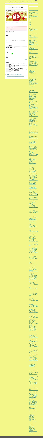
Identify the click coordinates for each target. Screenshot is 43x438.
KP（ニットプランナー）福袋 (32, 97)
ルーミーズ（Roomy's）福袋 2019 (33, 401)
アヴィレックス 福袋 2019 (32, 179)
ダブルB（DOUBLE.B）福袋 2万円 (33, 275)
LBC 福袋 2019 (31, 99)
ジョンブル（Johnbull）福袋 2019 (33, 249)
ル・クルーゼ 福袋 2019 (32, 400)
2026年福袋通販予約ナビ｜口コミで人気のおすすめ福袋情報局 (19, 0)
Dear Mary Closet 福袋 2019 (32, 61)
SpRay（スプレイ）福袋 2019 (32, 146)
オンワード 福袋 (31, 203)
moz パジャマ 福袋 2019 (32, 112)
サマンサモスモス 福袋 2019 (32, 236)
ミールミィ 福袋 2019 (31, 378)
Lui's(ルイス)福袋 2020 (32, 104)
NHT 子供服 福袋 (31, 115)
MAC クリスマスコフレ (32, 106)
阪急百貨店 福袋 (31, 430)
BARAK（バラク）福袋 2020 (32, 39)
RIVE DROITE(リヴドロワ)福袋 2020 (33, 132)
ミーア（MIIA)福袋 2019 (32, 377)
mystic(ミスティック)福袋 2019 (32, 114)
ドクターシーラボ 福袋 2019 (32, 292)
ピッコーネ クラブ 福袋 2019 (32, 326)
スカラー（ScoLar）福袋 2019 (32, 250)
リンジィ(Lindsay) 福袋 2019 (32, 397)
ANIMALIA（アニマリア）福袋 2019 (33, 37)
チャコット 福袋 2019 (31, 282)
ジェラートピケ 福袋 (31, 239)
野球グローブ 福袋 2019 (32, 428)
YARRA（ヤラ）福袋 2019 (32, 159)
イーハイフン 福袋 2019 (32, 191)
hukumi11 (25, 59)
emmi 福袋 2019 (31, 72)
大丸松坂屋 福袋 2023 (31, 415)
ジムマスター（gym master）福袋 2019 (33, 243)
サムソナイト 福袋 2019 (32, 237)
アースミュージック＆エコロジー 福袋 (33, 180)
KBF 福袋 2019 (31, 95)
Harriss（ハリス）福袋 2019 (32, 82)
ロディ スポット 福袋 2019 (32, 404)
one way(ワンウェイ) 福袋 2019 (33, 118)
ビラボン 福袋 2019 (31, 322)
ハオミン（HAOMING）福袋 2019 (33, 305)
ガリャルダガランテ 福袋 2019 (32, 206)
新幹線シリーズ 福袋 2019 (32, 419)
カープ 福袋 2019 (31, 204)
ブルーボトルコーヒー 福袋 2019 (33, 344)
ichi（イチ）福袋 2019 (31, 84)
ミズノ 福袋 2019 (31, 371)
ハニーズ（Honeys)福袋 (32, 310)
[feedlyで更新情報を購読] (35, 0)
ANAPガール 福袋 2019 (32, 36)
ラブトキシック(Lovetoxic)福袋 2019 (33, 390)
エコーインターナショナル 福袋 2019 (33, 194)
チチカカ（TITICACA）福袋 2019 (33, 279)
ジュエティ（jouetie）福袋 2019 (33, 247)
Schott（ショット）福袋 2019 (32, 142)
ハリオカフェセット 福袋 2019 (32, 311)
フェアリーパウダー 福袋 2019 (32, 330)
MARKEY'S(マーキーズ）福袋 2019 (33, 107)
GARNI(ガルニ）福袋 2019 (32, 78)
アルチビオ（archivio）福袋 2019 (33, 175)
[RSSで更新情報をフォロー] (36, 0)
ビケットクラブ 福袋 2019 (32, 320)
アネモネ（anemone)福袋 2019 (32, 172)
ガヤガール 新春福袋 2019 (32, 205)
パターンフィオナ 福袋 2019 (32, 316)
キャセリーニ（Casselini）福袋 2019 (33, 211)
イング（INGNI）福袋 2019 (32, 184)
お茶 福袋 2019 (31, 162)
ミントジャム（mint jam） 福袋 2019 (33, 376)
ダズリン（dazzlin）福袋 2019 (32, 268)
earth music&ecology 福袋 (32, 71)
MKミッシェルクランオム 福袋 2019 (33, 111)
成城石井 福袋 (31, 418)
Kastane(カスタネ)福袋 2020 (32, 94)
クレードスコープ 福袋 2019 (32, 219)
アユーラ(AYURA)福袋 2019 (32, 174)
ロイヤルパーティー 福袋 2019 (32, 403)
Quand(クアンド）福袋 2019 (32, 124)
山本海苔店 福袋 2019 (31, 417)
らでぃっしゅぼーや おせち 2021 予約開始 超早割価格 (16, 68)
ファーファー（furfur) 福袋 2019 (33, 328)
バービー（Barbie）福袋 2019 (32, 315)
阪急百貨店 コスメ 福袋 (32, 429)
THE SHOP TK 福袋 (31, 152)
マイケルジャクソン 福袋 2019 (32, 357)
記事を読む (10, 67)
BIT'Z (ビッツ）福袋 (31, 43)
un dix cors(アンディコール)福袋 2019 (33, 154)
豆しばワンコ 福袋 (31, 426)
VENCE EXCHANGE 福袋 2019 (33, 155)
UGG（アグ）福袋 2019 (32, 153)
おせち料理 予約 (31, 161)
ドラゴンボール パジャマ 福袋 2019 (33, 293)
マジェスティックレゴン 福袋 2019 (33, 359)
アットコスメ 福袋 (31, 168)
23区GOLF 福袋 (31, 28)
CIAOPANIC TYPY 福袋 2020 (32, 56)
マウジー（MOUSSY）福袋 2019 (33, 358)
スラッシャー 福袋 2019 (32, 257)
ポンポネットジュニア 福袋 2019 (33, 355)
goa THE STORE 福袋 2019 (32, 79)
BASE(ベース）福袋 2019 (32, 40)
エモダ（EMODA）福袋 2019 (32, 201)
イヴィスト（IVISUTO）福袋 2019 (33, 188)
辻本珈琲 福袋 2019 (31, 427)
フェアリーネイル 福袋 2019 (32, 329)
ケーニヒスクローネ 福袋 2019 (32, 226)
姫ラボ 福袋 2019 (31, 416)
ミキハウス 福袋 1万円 (31, 366)
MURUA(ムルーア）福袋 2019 (32, 113)
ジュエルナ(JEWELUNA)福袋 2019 (33, 248)
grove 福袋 (30, 81)
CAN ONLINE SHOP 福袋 (32, 48)
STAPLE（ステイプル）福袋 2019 (33, 147)
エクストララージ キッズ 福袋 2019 (33, 193)
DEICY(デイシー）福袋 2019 (32, 63)
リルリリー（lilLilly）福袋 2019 (32, 396)
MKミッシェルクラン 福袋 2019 (33, 110)
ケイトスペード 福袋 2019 (32, 225)
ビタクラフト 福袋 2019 (32, 321)
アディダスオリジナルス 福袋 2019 (33, 170)
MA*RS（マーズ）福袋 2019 (32, 105)
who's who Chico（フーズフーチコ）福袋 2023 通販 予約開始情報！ (14, 74)
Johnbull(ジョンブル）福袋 (32, 91)
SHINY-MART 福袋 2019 (32, 143)
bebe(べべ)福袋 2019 (31, 42)
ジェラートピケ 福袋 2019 (32, 240)
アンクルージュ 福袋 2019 (32, 176)
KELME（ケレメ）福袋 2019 (32, 96)
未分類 (30, 420)
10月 (30, 21)
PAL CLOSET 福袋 (31, 119)
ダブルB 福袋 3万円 (31, 274)
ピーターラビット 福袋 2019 (32, 327)
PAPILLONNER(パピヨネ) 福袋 (33, 120)
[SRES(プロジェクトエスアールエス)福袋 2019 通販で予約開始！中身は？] (7, 65)
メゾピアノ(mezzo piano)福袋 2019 (33, 382)
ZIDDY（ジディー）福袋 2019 (32, 160)
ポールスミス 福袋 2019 (32, 356)
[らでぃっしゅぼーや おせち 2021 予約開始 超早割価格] (7, 70)
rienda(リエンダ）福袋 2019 (32, 131)
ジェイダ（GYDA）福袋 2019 (32, 238)
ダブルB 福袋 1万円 (31, 273)
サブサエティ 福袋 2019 (32, 235)
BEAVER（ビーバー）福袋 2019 (33, 41)
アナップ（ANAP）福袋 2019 (32, 171)
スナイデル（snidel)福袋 (32, 251)
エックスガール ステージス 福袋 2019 (33, 195)
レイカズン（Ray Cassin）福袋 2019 (33, 402)
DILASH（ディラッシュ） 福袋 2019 (33, 64)
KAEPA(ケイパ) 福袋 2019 (32, 93)
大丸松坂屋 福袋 (31, 414)
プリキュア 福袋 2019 (31, 345)
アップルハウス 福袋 (31, 169)
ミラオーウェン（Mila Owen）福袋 (33, 375)
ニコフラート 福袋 (31, 299)
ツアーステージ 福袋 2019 (32, 283)
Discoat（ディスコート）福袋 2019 (33, 65)
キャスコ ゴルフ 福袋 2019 (32, 210)
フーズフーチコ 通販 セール (32, 336)
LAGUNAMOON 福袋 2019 (32, 98)
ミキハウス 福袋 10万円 (32, 365)
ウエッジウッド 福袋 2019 (32, 192)
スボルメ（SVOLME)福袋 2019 (32, 256)
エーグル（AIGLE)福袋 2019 (32, 202)
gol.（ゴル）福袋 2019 (32, 80)
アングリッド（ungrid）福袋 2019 (33, 177)
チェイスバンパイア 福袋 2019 (32, 278)
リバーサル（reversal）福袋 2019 (33, 394)
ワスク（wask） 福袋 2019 (32, 408)
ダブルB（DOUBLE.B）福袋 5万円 (33, 276)
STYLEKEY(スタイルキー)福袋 (32, 148)
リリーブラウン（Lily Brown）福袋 (33, 395)
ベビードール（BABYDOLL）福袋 (33, 350)
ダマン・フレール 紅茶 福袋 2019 (33, 277)
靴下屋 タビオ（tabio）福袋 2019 (33, 431)
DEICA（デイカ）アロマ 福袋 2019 (33, 62)
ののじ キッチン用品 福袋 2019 (32, 163)
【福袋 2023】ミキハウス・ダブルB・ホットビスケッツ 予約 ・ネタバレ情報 (15, 76)
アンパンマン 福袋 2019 (32, 178)
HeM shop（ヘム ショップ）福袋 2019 (33, 83)
